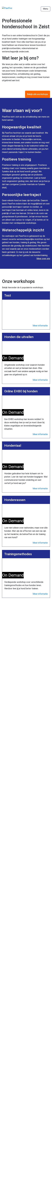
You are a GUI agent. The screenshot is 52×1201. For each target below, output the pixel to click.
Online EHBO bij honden (21, 391)
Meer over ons (43, 258)
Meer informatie (40, 325)
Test (7, 295)
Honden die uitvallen (18, 337)
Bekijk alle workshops (37, 94)
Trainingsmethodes (18, 554)
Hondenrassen (14, 500)
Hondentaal (12, 445)
